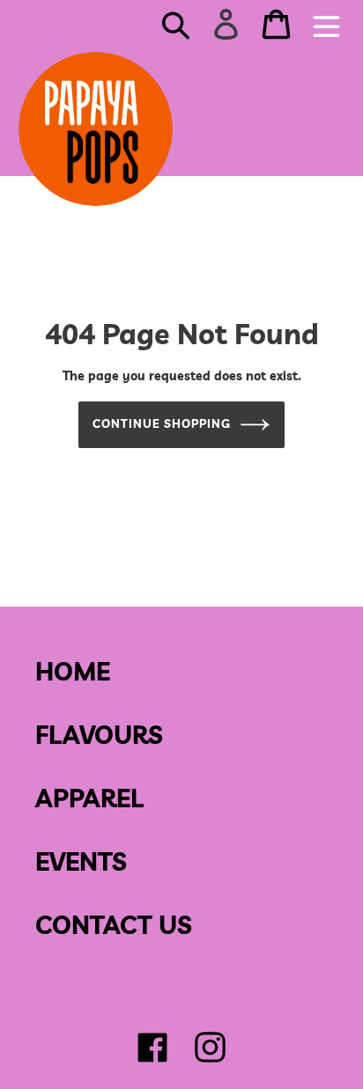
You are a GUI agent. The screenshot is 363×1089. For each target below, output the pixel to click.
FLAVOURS (99, 734)
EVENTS (81, 861)
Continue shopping (162, 423)
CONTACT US (113, 924)
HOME (72, 671)
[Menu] (326, 24)
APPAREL (89, 798)
